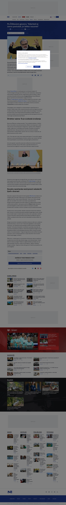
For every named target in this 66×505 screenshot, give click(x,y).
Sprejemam (37, 66)
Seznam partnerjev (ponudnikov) (23, 63)
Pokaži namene (29, 66)
